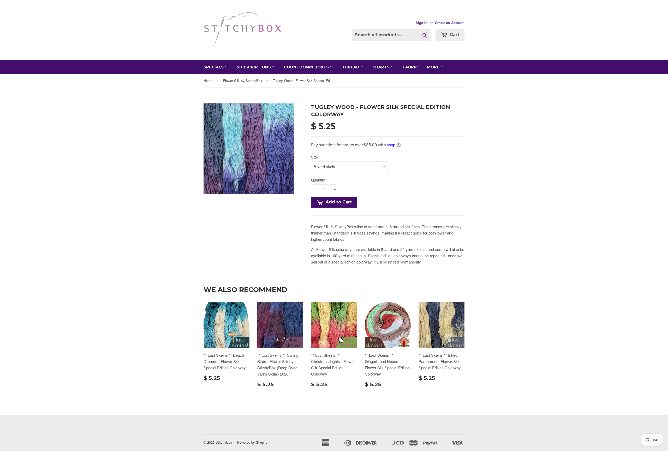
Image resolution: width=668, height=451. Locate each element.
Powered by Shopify (252, 442)
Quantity (318, 180)
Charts (381, 67)
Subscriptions (254, 67)
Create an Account (449, 22)
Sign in (421, 22)
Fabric (410, 67)
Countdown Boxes (307, 67)
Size (314, 157)
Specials (214, 67)
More (433, 67)
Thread (351, 67)
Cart (454, 34)
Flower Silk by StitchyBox (242, 80)
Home (208, 80)
